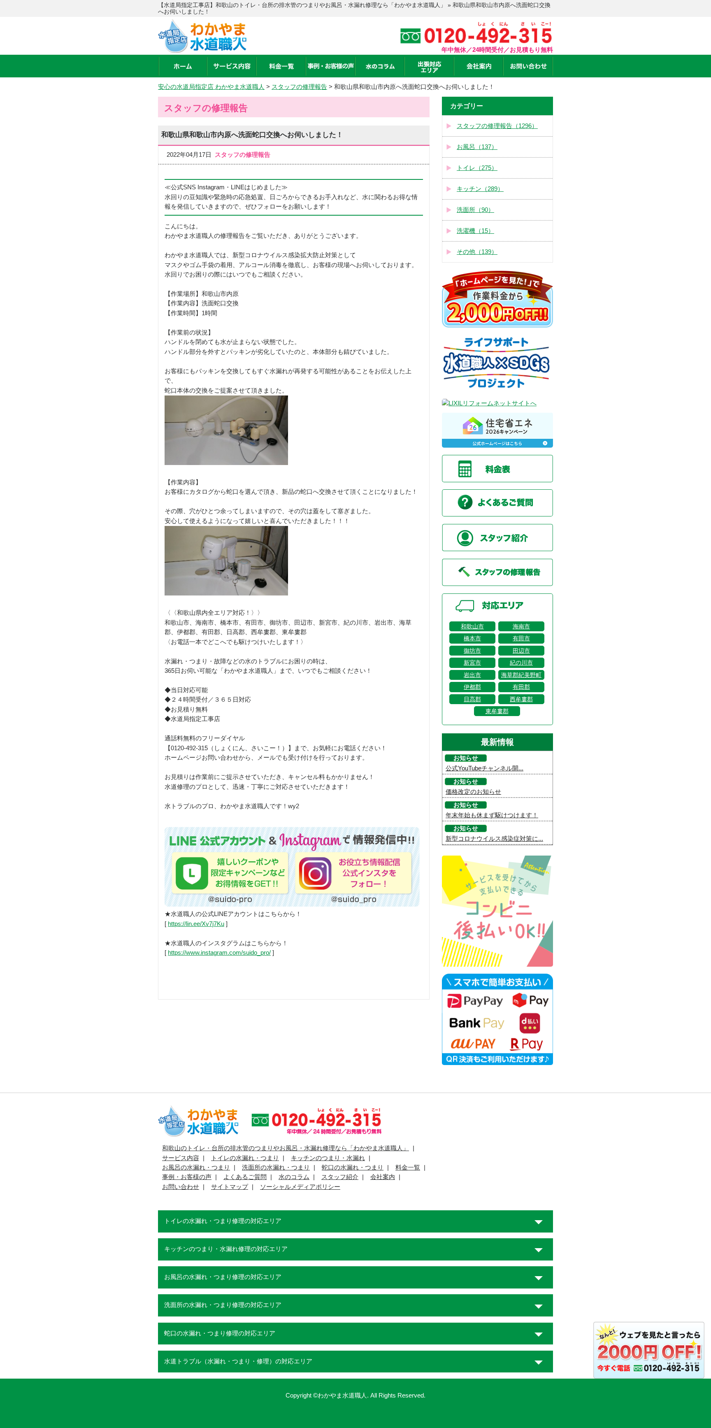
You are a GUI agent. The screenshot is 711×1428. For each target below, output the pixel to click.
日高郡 (472, 699)
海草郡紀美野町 (521, 675)
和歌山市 (472, 626)
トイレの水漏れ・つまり (245, 1158)
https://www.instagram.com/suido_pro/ (219, 952)
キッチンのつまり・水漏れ (328, 1158)
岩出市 (472, 675)
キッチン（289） (480, 189)
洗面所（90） (475, 210)
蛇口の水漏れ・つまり (352, 1167)
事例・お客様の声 (186, 1177)
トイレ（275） (477, 168)
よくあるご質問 (245, 1177)
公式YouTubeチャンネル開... (484, 768)
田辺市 (521, 650)
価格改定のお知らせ (473, 791)
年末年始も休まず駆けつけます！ (492, 815)
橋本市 (472, 638)
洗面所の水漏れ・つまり (276, 1167)
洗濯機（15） (475, 231)
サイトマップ (229, 1187)
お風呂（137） (477, 147)
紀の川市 (521, 662)
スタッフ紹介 (339, 1177)
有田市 (521, 638)
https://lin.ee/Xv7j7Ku (196, 924)
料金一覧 (407, 1167)
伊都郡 (472, 687)
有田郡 (521, 687)
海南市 (521, 626)
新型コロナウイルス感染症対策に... (494, 838)
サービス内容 (180, 1158)
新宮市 (472, 662)
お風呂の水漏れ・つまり (196, 1167)
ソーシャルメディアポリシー (300, 1187)
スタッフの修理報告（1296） (497, 126)
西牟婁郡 (521, 699)
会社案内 (382, 1177)
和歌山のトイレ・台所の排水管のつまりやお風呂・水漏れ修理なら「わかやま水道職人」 (285, 1148)
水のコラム (294, 1177)
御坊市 (472, 650)
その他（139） (477, 252)
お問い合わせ (180, 1187)
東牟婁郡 (497, 711)
